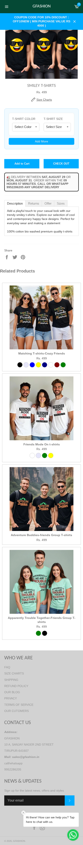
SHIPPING (11, 679)
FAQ (7, 667)
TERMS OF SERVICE (18, 704)
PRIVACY (10, 698)
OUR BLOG (12, 692)
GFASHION (42, 6)
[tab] (15, 203)
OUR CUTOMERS (16, 711)
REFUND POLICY (16, 686)
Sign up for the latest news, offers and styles (34, 790)
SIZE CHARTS (14, 673)
